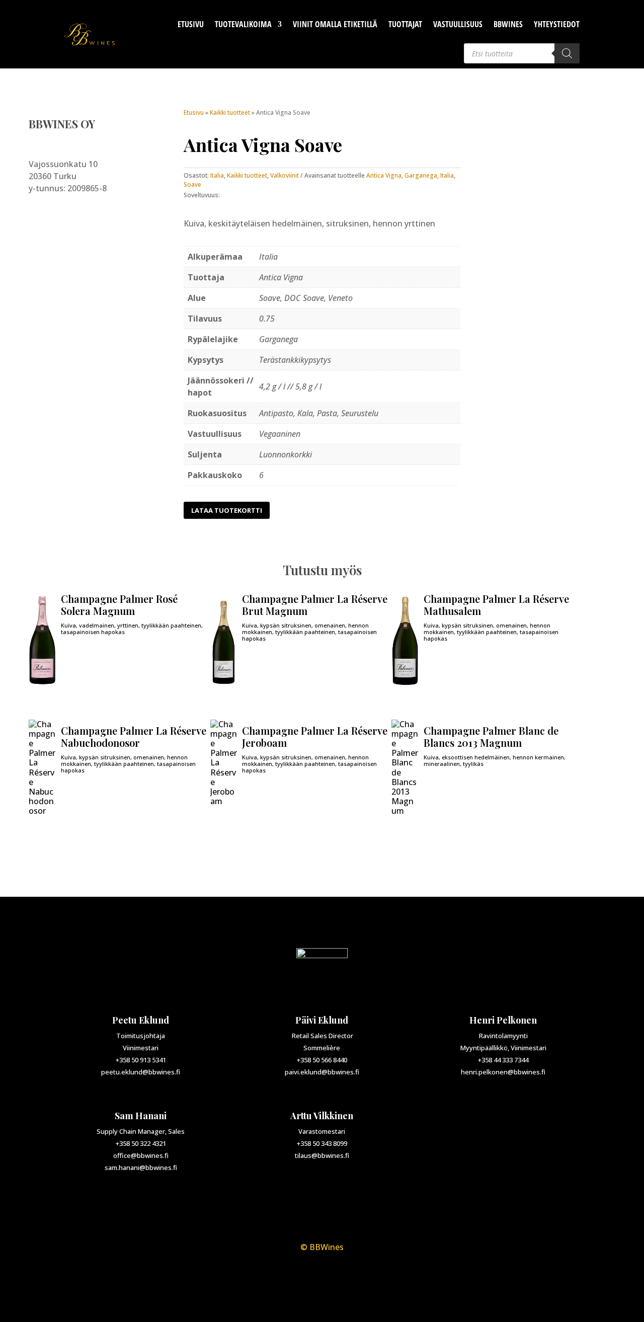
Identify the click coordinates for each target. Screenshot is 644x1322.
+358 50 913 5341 (141, 1059)
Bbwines (508, 24)
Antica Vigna (383, 175)
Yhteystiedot (557, 24)
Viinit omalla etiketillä (335, 24)
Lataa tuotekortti (226, 510)
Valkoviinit (284, 175)
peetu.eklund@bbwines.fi (140, 1071)
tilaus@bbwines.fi (322, 1155)
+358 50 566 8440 (322, 1059)
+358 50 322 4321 (141, 1143)
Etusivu (191, 24)
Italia (217, 175)
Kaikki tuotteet (230, 112)
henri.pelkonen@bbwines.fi (503, 1071)
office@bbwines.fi (141, 1155)
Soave (192, 184)
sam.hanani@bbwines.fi (141, 1167)
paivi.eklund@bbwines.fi (322, 1071)
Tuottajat (405, 24)
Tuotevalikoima (243, 24)
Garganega (421, 175)
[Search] (567, 53)
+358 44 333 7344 (503, 1059)
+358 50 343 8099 (322, 1143)
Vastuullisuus (457, 24)
